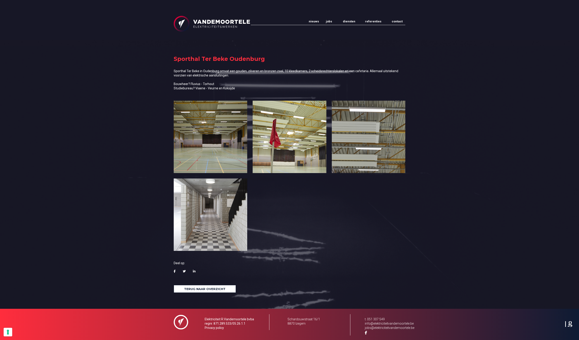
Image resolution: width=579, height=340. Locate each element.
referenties (373, 21)
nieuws (313, 21)
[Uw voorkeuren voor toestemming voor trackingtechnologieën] (8, 332)
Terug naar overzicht (204, 289)
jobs (329, 21)
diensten (349, 21)
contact (397, 21)
